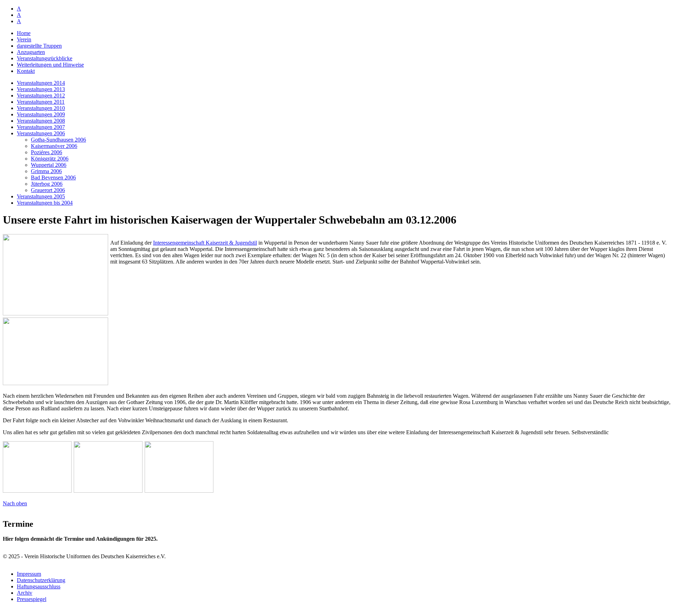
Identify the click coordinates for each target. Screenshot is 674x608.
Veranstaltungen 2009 (41, 114)
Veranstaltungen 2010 (41, 108)
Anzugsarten (31, 52)
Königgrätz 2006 (49, 159)
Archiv (24, 593)
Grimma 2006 (46, 171)
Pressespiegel (31, 599)
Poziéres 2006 (46, 152)
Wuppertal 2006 (48, 165)
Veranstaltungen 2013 (41, 89)
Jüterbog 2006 (46, 184)
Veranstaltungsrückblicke (44, 58)
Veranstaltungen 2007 (41, 127)
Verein (24, 39)
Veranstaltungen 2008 (41, 121)
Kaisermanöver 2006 (54, 146)
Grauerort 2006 (48, 190)
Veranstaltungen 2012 (41, 95)
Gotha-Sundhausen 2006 (58, 140)
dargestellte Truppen (39, 46)
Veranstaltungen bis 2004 (45, 203)
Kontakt (26, 71)
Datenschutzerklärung (41, 580)
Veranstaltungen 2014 (41, 83)
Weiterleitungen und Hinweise (50, 65)
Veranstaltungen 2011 (41, 102)
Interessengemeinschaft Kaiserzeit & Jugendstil (205, 243)
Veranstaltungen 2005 (41, 196)
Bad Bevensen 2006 (53, 177)
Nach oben (15, 503)
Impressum (29, 574)
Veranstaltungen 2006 (41, 133)
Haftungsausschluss (38, 586)
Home (24, 33)
